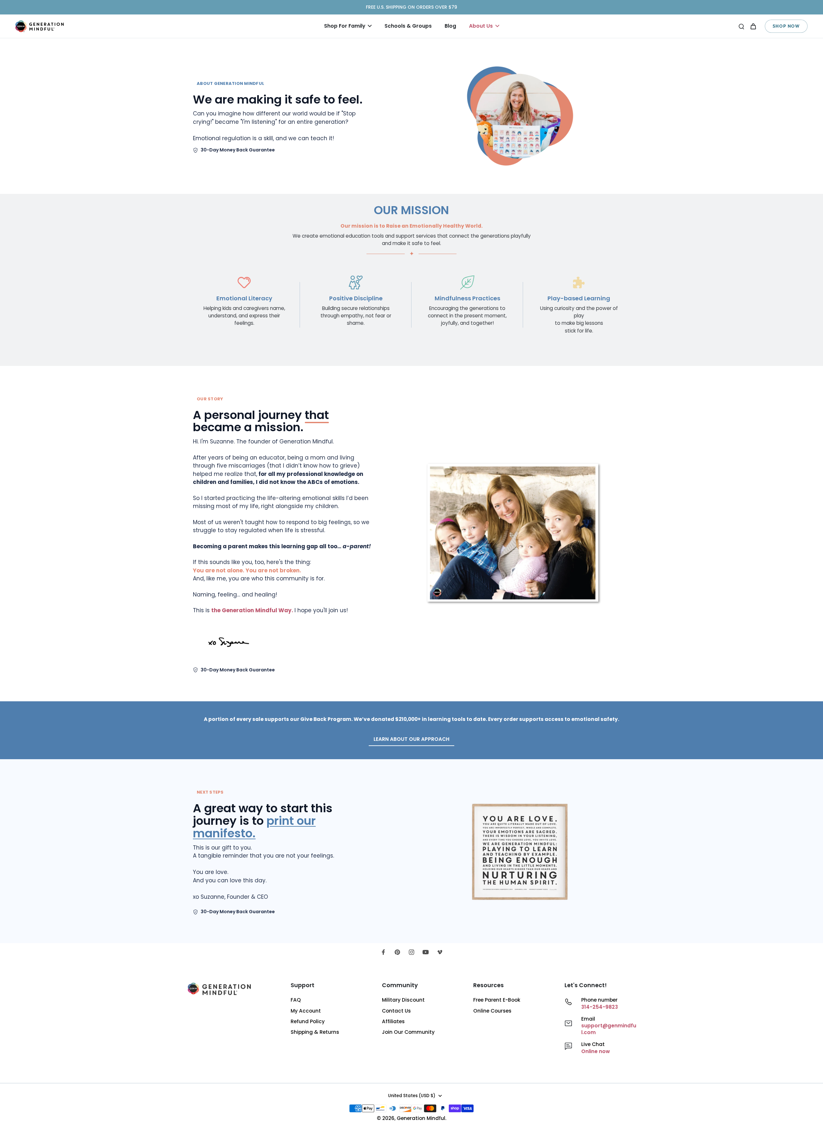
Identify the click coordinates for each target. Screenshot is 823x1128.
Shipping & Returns (315, 1032)
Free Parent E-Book (496, 999)
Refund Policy (308, 1021)
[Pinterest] (397, 952)
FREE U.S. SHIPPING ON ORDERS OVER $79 (411, 7)
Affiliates (393, 1021)
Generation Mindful (421, 1118)
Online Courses (492, 1010)
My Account (306, 1010)
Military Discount (403, 999)
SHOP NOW (786, 26)
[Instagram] (411, 952)
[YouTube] (426, 952)
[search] (741, 26)
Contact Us (396, 1010)
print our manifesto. (254, 827)
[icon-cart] (753, 26)
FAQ (296, 999)
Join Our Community (408, 1032)
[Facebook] (383, 952)
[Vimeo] (440, 952)
